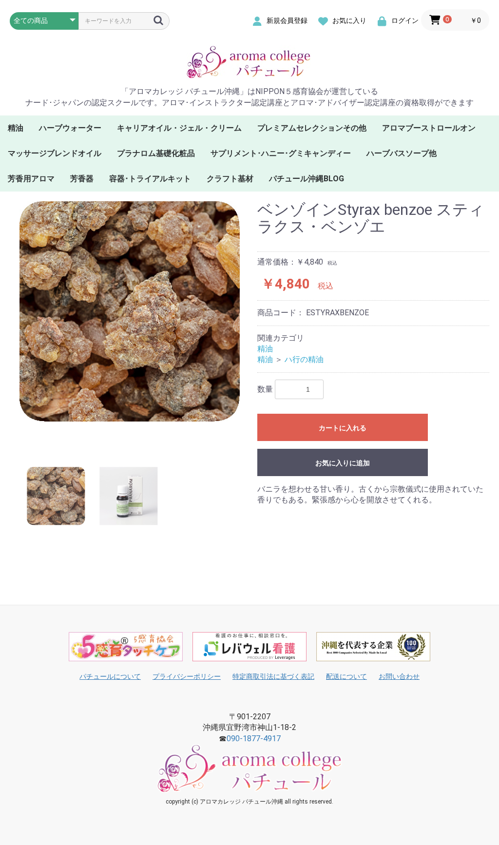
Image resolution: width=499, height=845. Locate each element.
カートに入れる (342, 428)
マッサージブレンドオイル (54, 153)
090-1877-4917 (254, 738)
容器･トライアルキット (150, 178)
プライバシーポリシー (187, 676)
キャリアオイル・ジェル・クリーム (179, 128)
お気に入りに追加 (342, 463)
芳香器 (82, 178)
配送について (346, 676)
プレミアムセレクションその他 (311, 128)
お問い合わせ (399, 676)
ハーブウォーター (70, 128)
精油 (15, 128)
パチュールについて (110, 676)
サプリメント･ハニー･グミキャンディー (281, 153)
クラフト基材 (230, 178)
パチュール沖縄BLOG (306, 178)
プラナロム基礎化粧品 (156, 153)
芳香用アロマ (31, 178)
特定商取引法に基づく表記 (273, 676)
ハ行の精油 (304, 359)
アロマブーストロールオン (429, 128)
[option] (129, 323)
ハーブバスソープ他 (401, 153)
